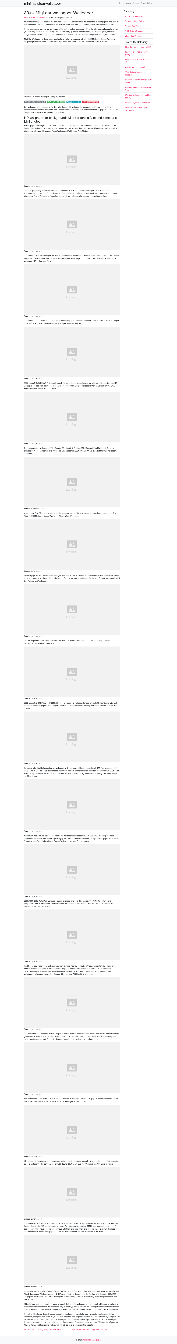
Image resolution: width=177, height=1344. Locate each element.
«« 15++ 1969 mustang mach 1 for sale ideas (42, 1329)
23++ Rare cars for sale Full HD (138, 47)
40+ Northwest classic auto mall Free (138, 88)
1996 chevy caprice (90, 102)
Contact (136, 3)
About (121, 3)
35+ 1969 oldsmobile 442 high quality (137, 53)
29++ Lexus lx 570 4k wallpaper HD (138, 60)
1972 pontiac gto (73, 102)
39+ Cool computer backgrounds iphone (138, 81)
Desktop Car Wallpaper (134, 26)
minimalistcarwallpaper (42, 3)
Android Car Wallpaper (134, 16)
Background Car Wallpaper (136, 21)
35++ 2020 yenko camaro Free (137, 102)
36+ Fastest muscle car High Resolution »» (89, 1329)
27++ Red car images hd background (135, 73)
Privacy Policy (146, 3)
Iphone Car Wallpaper (134, 36)
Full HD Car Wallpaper (134, 31)
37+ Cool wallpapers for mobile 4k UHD (137, 96)
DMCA (128, 3)
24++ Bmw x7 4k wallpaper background (136, 109)
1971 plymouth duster (56, 102)
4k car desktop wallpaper (35, 102)
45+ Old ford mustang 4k (135, 67)
